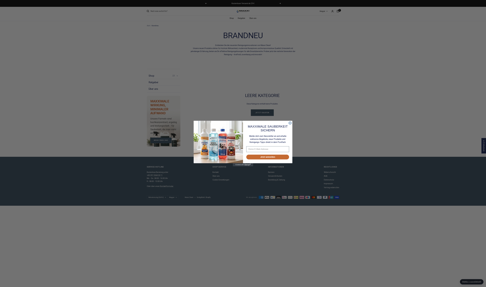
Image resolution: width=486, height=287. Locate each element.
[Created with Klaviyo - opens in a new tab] (243, 164)
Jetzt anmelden (267, 157)
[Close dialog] (290, 123)
